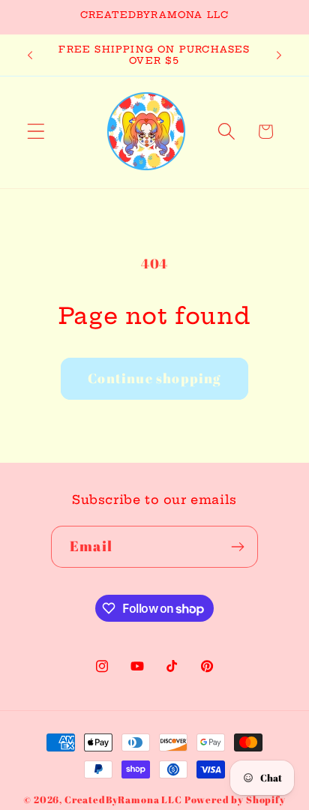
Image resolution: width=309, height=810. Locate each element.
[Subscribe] (237, 547)
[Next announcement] (279, 54)
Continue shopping (154, 378)
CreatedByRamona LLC (124, 799)
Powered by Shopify (235, 799)
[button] (36, 132)
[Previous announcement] (30, 54)
